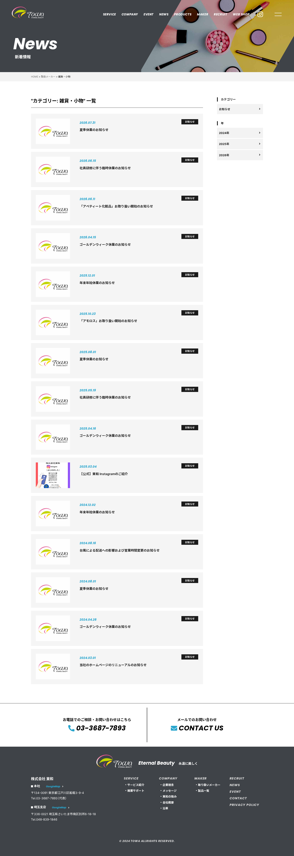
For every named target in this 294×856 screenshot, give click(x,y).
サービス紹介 (135, 785)
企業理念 (168, 785)
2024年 (224, 133)
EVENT (149, 14)
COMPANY (130, 14)
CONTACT (238, 798)
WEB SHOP (241, 14)
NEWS (163, 14)
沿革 (165, 808)
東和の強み (170, 796)
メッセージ (170, 790)
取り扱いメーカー (209, 785)
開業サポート (135, 790)
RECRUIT (220, 14)
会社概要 (168, 802)
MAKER (202, 14)
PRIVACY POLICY (244, 805)
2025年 (224, 144)
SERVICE (109, 14)
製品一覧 (203, 790)
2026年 (224, 155)
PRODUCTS (182, 14)
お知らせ (224, 109)
